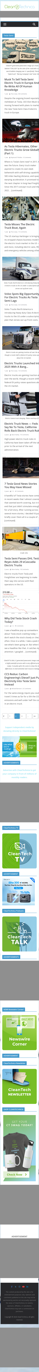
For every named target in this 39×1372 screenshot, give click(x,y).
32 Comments (22, 305)
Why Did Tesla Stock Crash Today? (20, 620)
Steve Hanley (15, 435)
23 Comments (26, 689)
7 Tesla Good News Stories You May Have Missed (20, 485)
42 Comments (19, 491)
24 (34, 716)
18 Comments (24, 569)
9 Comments (27, 157)
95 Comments (19, 626)
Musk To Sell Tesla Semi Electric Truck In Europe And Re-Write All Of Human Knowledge (21, 84)
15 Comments (22, 232)
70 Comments (24, 435)
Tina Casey (14, 94)
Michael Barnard (16, 689)
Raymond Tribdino (16, 157)
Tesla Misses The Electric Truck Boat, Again (19, 225)
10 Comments (22, 371)
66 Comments (22, 94)
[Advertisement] (19, 802)
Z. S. (12, 491)
